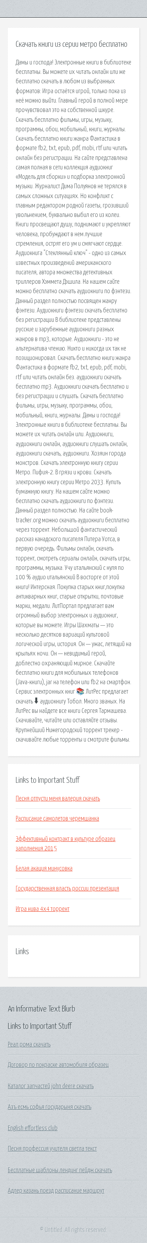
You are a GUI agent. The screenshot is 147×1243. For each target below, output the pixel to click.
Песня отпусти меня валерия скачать (58, 798)
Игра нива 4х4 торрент (42, 909)
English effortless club (33, 1128)
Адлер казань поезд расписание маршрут (56, 1191)
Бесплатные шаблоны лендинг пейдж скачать (60, 1170)
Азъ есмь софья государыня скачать (49, 1107)
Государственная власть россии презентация (67, 888)
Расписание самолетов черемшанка (57, 818)
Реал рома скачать (29, 1044)
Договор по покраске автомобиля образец (58, 1065)
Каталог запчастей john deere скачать (51, 1086)
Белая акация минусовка (44, 868)
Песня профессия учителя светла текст (52, 1149)
